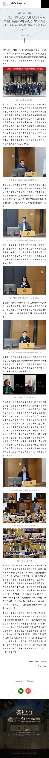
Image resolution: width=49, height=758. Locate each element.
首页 (19, 13)
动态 (24, 13)
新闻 (29, 13)
